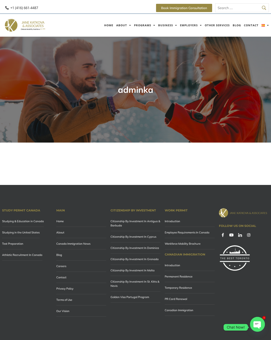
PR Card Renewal (176, 299)
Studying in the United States (21, 232)
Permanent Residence (178, 276)
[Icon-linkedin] (240, 235)
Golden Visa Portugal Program (130, 297)
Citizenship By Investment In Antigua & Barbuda (135, 223)
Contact (251, 25)
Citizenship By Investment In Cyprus (133, 236)
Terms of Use (64, 299)
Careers (61, 266)
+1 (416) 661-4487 (24, 8)
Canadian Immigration (179, 310)
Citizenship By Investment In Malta (133, 270)
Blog (237, 25)
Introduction (172, 221)
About (121, 25)
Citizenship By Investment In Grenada (135, 259)
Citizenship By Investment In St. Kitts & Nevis (135, 283)
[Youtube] (231, 235)
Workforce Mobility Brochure (182, 243)
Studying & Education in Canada (23, 221)
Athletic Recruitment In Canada (22, 255)
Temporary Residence (178, 287)
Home (108, 25)
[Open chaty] (257, 327)
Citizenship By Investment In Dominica (135, 248)
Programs (142, 25)
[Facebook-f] (223, 235)
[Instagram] (249, 235)
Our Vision (62, 311)
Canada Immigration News (73, 243)
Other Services (217, 25)
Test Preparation (12, 243)
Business (165, 25)
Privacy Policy (64, 288)
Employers (189, 25)
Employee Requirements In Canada (187, 232)
